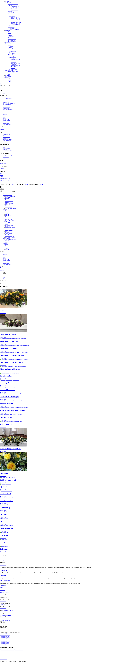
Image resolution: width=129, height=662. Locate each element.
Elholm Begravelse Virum (5, 620)
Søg (1, 190)
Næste (4, 277)
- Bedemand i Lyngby (4, 644)
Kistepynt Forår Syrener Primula (11, 362)
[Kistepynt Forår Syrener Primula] (14, 359)
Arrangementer (6, 108)
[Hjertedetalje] (5, 484)
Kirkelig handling (6, 134)
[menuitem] (7, 1)
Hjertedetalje (4, 487)
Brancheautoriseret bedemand (9, 103)
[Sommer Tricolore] (11, 400)
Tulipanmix (4, 549)
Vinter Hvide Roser (6, 424)
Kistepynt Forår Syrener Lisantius (12, 355)
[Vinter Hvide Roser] (11, 421)
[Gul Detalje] (13, 470)
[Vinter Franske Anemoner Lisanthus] (14, 407)
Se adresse (12, 184)
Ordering (2, 270)
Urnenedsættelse (6, 137)
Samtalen (5, 101)
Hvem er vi (5, 99)
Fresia (2, 310)
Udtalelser (5, 105)
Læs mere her (3, 585)
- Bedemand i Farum (4, 633)
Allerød (1, 176)
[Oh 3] (4, 518)
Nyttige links (2, 168)
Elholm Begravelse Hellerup (6, 615)
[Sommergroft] (9, 380)
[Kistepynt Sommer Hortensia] (13, 366)
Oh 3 (1, 521)
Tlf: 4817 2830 (3, 608)
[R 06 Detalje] (5, 532)
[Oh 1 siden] (5, 511)
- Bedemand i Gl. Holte (5, 641)
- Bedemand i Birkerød (5, 642)
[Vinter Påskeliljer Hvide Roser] (13, 446)
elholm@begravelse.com (7, 610)
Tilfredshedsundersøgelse (8, 109)
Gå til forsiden (3, 93)
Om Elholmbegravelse (7, 98)
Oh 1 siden (3, 514)
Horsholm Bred (5, 494)
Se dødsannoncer (6, 120)
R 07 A (2, 542)
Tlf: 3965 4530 (3, 601)
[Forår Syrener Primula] (13, 332)
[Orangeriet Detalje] (6, 525)
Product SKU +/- (3, 267)
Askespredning (6, 138)
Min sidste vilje (6, 157)
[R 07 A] (4, 539)
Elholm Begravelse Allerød (5, 625)
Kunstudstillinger (6, 107)
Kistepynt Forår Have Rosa (9, 341)
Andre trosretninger (7, 140)
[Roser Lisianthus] (10, 373)
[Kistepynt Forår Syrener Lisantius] (14, 352)
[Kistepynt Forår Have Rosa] (13, 338)
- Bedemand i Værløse (5, 635)
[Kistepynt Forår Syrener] (14, 345)
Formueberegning (6, 148)
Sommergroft (4, 383)
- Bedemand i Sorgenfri (5, 638)
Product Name (3, 268)
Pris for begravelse (7, 104)
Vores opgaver (6, 102)
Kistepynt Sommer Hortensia (10, 369)
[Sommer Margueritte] (11, 386)
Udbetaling (5, 149)
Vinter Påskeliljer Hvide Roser (10, 449)
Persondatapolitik (3, 659)
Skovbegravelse (6, 123)
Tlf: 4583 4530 (3, 604)
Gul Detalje (4, 473)
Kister (4, 115)
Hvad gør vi (3, 570)
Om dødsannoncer (6, 121)
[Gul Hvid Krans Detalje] (7, 477)
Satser (4, 147)
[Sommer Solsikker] (11, 414)
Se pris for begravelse (4, 592)
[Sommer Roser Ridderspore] (12, 393)
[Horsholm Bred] (6, 491)
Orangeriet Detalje (6, 528)
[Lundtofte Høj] (5, 504)
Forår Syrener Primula (8, 334)
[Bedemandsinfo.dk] (18, 650)
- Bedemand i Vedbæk (4, 643)
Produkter (5, 114)
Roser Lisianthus (6, 376)
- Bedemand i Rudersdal (5, 639)
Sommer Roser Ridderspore (9, 397)
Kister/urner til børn (7, 124)
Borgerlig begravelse (7, 139)
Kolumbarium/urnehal (7, 141)
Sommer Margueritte (7, 390)
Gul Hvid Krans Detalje (8, 480)
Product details (3, 313)
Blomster (5, 118)
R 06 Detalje (4, 535)
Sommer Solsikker (6, 417)
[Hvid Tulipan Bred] (6, 497)
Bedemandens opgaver (7, 150)
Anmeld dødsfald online (8, 155)
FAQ (4, 158)
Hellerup (2, 173)
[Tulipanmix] (5, 546)
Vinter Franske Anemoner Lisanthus (12, 410)
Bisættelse (5, 135)
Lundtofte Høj (5, 508)
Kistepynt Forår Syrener (8, 348)
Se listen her (2, 587)
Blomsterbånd (6, 119)
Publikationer (3, 163)
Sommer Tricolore (6, 403)
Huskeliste (2, 129)
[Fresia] (13, 307)
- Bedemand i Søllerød (5, 637)
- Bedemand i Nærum (4, 636)
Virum (1, 175)
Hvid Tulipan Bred (6, 501)
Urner (4, 117)
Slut (3, 278)
